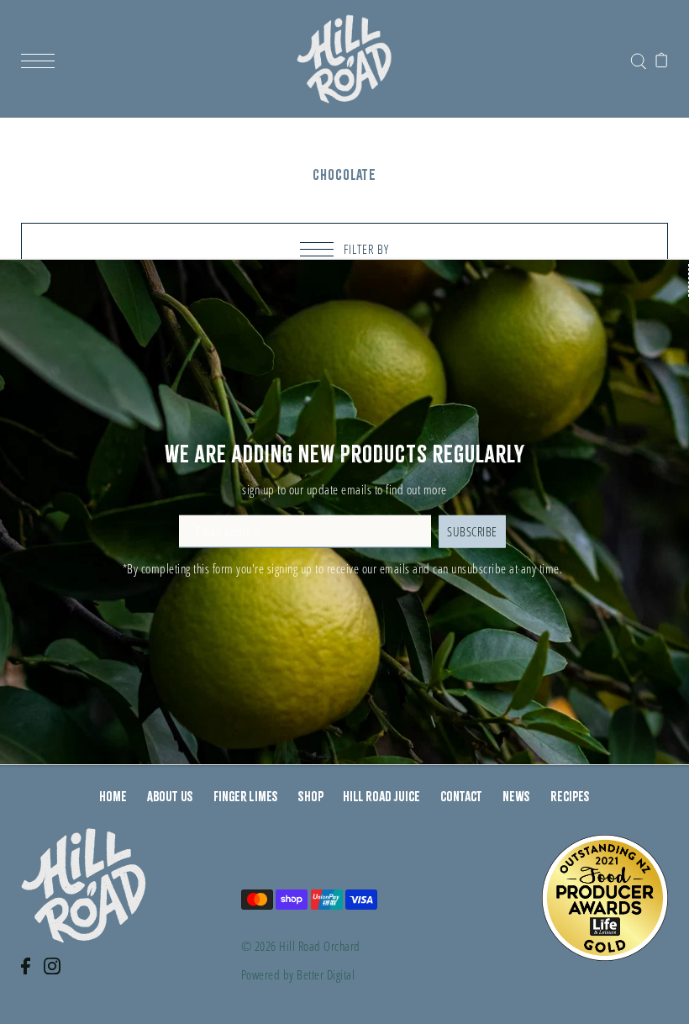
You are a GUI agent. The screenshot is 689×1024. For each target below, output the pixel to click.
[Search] (638, 57)
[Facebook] (31, 974)
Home (113, 796)
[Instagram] (57, 974)
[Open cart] (661, 58)
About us (170, 796)
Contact (461, 796)
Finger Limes (245, 796)
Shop (310, 796)
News (516, 796)
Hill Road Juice (381, 796)
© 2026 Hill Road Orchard (300, 945)
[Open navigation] (42, 58)
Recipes (570, 796)
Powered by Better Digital (298, 974)
